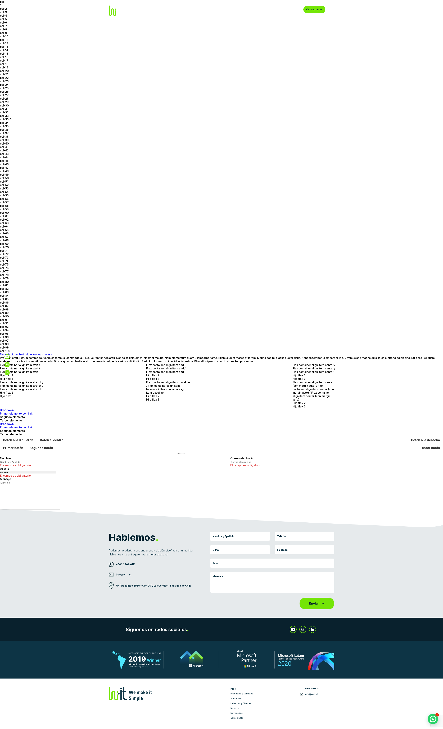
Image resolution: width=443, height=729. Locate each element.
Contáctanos (314, 9)
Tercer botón (430, 448)
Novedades (291, 9)
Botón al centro (51, 440)
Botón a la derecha (425, 440)
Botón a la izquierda (18, 440)
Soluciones (220, 9)
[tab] (26, 354)
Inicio (169, 9)
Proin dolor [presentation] (26, 354)
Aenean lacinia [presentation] (42, 354)
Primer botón (13, 448)
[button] (433, 719)
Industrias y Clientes (249, 9)
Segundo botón (41, 448)
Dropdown (7, 410)
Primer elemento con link (16, 413)
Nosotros (272, 9)
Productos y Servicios (191, 9)
